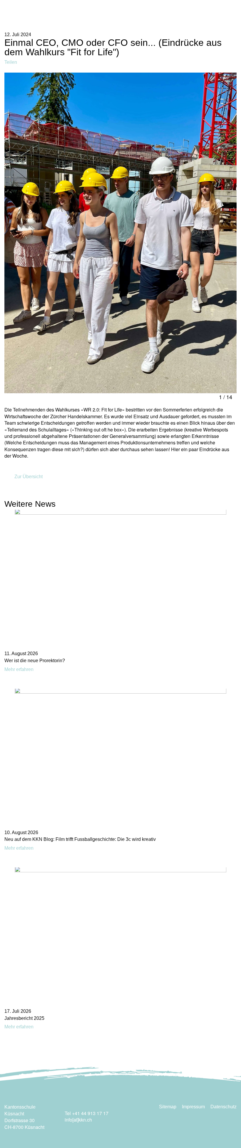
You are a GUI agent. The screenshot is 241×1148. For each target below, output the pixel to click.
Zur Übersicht (28, 476)
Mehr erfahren (19, 669)
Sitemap (167, 1106)
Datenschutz (223, 1106)
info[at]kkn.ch (78, 1119)
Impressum (193, 1106)
